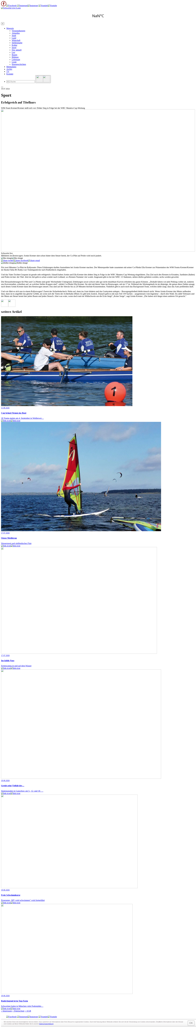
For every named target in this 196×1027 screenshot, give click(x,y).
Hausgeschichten (19, 64)
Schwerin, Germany (98, 15)
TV (7, 71)
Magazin (10, 28)
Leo (13, 52)
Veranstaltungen (18, 31)
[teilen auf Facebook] (20, 260)
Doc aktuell (16, 50)
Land (14, 38)
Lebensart (16, 59)
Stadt (14, 35)
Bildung (15, 57)
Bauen (14, 55)
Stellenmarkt (17, 43)
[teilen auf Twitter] (7, 260)
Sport (14, 47)
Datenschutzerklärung (46, 1024)
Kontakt (9, 74)
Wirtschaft (16, 40)
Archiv (9, 69)
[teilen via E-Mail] (34, 260)
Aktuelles (16, 33)
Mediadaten (11, 67)
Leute (14, 62)
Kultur (14, 45)
